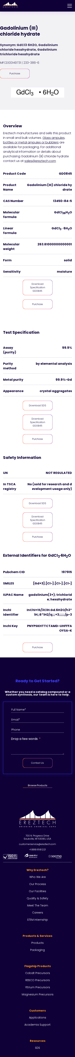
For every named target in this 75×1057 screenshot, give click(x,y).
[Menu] (69, 6)
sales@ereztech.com (40, 161)
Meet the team (37, 905)
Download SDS (37, 405)
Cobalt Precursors (37, 973)
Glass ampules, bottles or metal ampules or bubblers (34, 140)
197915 (67, 572)
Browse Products (37, 785)
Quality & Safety (37, 898)
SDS (37, 1048)
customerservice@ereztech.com (37, 844)
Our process (37, 884)
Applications (37, 1017)
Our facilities (37, 891)
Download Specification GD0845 (37, 287)
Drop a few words (24, 739)
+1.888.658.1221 (37, 849)
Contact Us (37, 762)
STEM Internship (37, 920)
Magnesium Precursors (37, 994)
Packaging (37, 950)
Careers (37, 913)
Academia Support (37, 1025)
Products (37, 943)
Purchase (14, 73)
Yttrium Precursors (37, 987)
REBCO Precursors (37, 980)
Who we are (37, 877)
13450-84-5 (62, 201)
